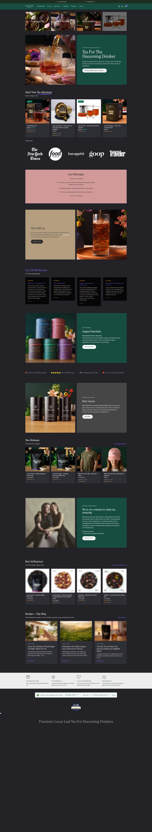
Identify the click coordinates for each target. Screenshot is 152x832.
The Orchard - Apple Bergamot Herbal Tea (36, 474)
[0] (125, 6)
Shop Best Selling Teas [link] (119, 565)
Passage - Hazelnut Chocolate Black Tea (87, 596)
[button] (94, 71)
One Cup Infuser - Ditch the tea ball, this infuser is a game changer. (62, 127)
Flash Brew (66, 235)
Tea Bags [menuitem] (65, 6)
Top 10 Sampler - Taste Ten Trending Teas (112, 126)
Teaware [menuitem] (73, 6)
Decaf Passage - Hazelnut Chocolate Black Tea (60, 474)
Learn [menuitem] (81, 6)
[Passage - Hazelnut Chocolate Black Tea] (89, 581)
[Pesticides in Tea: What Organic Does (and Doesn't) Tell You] (76, 631)
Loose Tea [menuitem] (57, 6)
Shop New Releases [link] (120, 444)
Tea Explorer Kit (31, 126)
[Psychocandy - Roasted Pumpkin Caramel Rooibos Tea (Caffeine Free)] (63, 581)
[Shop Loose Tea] (37, 21)
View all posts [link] (122, 617)
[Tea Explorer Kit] (37, 111)
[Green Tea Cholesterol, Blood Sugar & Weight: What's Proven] (41, 631)
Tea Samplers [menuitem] (41, 6)
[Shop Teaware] (115, 21)
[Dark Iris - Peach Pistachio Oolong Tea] (115, 581)
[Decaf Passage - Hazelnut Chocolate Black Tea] (63, 459)
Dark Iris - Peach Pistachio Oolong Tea (114, 596)
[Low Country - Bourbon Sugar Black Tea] (37, 581)
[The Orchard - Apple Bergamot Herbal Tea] (37, 459)
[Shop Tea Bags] (63, 21)
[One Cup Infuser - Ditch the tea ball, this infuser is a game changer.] (63, 111)
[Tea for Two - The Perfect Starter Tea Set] (89, 111)
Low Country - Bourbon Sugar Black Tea (36, 596)
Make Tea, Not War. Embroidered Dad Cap (114, 474)
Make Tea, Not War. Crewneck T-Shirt (88, 474)
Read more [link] (31, 661)
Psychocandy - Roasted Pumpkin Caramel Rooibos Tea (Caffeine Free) (62, 597)
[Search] (119, 6)
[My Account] (122, 6)
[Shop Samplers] (89, 21)
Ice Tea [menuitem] (49, 6)
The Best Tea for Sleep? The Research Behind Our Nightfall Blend (108, 649)
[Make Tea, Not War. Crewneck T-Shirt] (89, 459)
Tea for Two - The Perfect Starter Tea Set (88, 126)
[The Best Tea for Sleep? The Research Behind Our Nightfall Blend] (110, 631)
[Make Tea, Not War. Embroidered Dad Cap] (115, 459)
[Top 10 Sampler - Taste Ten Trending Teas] (115, 111)
